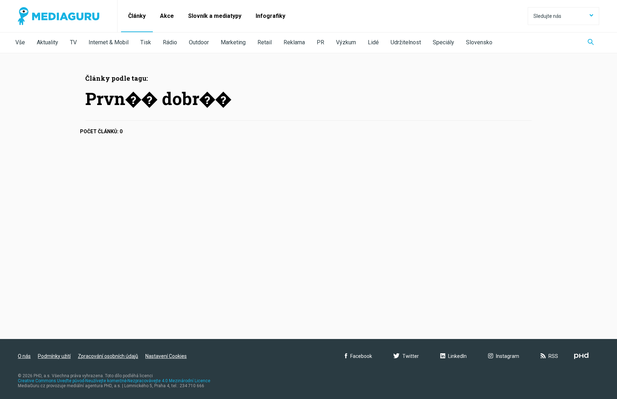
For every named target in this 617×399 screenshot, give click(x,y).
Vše (20, 42)
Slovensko (479, 42)
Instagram (507, 356)
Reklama (294, 42)
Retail (264, 42)
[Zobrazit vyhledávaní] (590, 43)
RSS (553, 356)
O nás (24, 356)
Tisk (145, 42)
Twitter (410, 356)
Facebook (361, 356)
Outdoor (199, 42)
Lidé (373, 42)
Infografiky (270, 16)
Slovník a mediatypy (214, 16)
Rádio (170, 42)
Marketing (233, 42)
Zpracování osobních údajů (108, 356)
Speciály (443, 42)
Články (137, 16)
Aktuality (47, 42)
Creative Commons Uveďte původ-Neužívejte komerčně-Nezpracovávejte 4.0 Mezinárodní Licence (114, 380)
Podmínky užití (54, 356)
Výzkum (346, 42)
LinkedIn (457, 356)
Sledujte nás (547, 16)
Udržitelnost (406, 42)
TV (73, 42)
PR (320, 42)
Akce (167, 16)
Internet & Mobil (109, 42)
